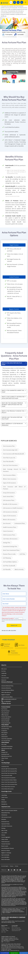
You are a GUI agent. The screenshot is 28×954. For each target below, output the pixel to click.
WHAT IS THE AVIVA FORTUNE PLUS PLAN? (12, 363)
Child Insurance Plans (9, 535)
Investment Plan (5, 766)
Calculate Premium (14, 952)
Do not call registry (4, 866)
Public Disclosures (5, 841)
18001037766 (7, 939)
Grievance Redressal (7, 682)
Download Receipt (5, 719)
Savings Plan (6, 542)
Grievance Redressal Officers (7, 690)
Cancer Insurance (8, 531)
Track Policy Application (6, 738)
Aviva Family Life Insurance (7, 788)
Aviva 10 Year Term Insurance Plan (9, 773)
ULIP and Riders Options (10, 562)
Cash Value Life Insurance (10, 539)
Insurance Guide (5, 677)
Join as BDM (4, 832)
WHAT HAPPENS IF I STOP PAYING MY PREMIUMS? (12, 424)
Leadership (3, 673)
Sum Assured (6, 523)
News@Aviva (4, 804)
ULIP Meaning (7, 558)
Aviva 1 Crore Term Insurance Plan (9, 782)
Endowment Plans (20, 523)
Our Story (3, 671)
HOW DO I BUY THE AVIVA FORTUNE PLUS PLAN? (12, 418)
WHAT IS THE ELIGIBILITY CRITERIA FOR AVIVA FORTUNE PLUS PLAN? (13, 397)
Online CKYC (4, 734)
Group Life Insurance (9, 493)
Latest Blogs (4, 795)
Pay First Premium (5, 711)
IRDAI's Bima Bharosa (6, 692)
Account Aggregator (5, 837)
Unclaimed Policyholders (7, 746)
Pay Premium (4, 709)
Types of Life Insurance (9, 483)
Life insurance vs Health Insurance (12, 508)
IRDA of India (4, 830)
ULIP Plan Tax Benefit (9, 565)
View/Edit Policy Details (6, 726)
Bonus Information (5, 859)
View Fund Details (5, 855)
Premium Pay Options (6, 717)
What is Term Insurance (9, 479)
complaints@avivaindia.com (10, 699)
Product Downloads (5, 723)
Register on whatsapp (6, 852)
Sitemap (16, 866)
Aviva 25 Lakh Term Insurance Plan (9, 768)
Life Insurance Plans (8, 500)
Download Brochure (24, 952)
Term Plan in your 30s (9, 457)
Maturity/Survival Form (6, 756)
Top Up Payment (5, 713)
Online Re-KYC (4, 736)
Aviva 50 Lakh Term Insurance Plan (9, 771)
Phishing (3, 828)
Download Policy (5, 728)
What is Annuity (19, 569)
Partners (3, 835)
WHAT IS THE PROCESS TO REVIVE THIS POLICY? (13, 411)
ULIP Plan (22, 554)
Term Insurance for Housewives (8, 777)
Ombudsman (4, 815)
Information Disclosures (6, 826)
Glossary (11, 866)
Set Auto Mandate (5, 721)
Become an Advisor (5, 850)
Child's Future (4, 797)
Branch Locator (4, 846)
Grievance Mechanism (6, 688)
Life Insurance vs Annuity (10, 512)
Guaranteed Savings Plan (10, 546)
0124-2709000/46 (8, 936)
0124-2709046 (16, 939)
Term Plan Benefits (8, 461)
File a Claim (3, 744)
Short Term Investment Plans (11, 550)
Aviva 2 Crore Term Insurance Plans (9, 784)
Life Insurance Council (6, 817)
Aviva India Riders (5, 857)
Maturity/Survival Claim (6, 748)
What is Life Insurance (9, 519)
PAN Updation (4, 732)
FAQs (2, 760)
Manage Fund (4, 752)
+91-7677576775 (8, 940)
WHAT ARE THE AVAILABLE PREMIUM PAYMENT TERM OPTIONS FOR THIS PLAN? (12, 404)
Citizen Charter (4, 758)
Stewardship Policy (5, 812)
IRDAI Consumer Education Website (9, 810)
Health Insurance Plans (9, 527)
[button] (18, 2)
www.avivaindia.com (14, 950)
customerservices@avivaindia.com (9, 937)
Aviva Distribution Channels (7, 848)
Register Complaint (5, 694)
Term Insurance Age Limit (10, 450)
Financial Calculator (5, 844)
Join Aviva (3, 675)
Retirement (3, 802)
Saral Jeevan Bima (8, 496)
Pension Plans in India (9, 554)
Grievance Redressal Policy (7, 685)
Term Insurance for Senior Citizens (9, 780)
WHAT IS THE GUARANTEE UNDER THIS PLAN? (13, 391)
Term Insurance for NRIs (6, 775)
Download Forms (5, 754)
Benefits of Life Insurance (10, 504)
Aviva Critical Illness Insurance (8, 786)
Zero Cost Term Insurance (10, 465)
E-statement (4, 730)
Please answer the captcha (8, 618)
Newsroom (3, 680)
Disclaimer (3, 819)
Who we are (4, 669)
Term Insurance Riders (9, 475)
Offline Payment (5, 715)
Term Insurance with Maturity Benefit (13, 454)
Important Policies (5, 823)
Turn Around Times (5, 740)
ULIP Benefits (7, 569)
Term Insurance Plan (9, 446)
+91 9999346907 (7, 701)
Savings (3, 799)
